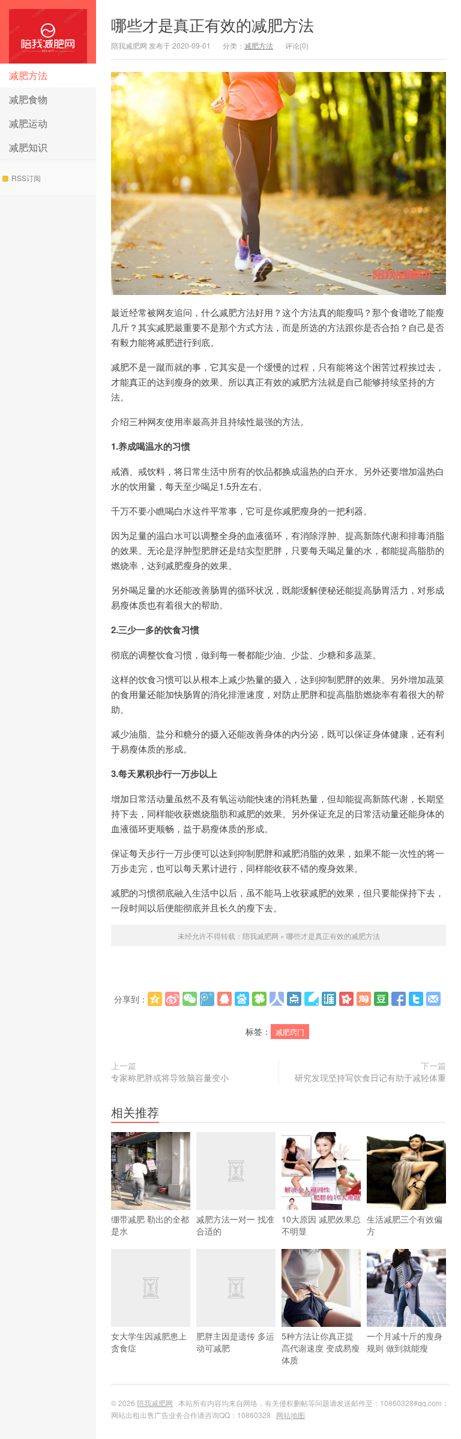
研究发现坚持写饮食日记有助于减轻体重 (370, 1077)
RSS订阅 (26, 178)
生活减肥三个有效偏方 (404, 1225)
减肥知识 (28, 147)
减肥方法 (28, 75)
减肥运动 (28, 123)
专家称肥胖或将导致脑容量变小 (170, 1077)
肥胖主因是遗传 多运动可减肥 (235, 1342)
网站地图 (290, 1415)
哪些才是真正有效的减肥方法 (212, 24)
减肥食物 (28, 99)
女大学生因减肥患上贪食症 (149, 1342)
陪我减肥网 (48, 32)
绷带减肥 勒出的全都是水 (150, 1225)
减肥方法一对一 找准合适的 (235, 1225)
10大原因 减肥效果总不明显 (321, 1225)
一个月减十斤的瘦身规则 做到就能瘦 (404, 1342)
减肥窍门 (290, 1031)
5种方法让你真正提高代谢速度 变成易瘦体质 (321, 1348)
